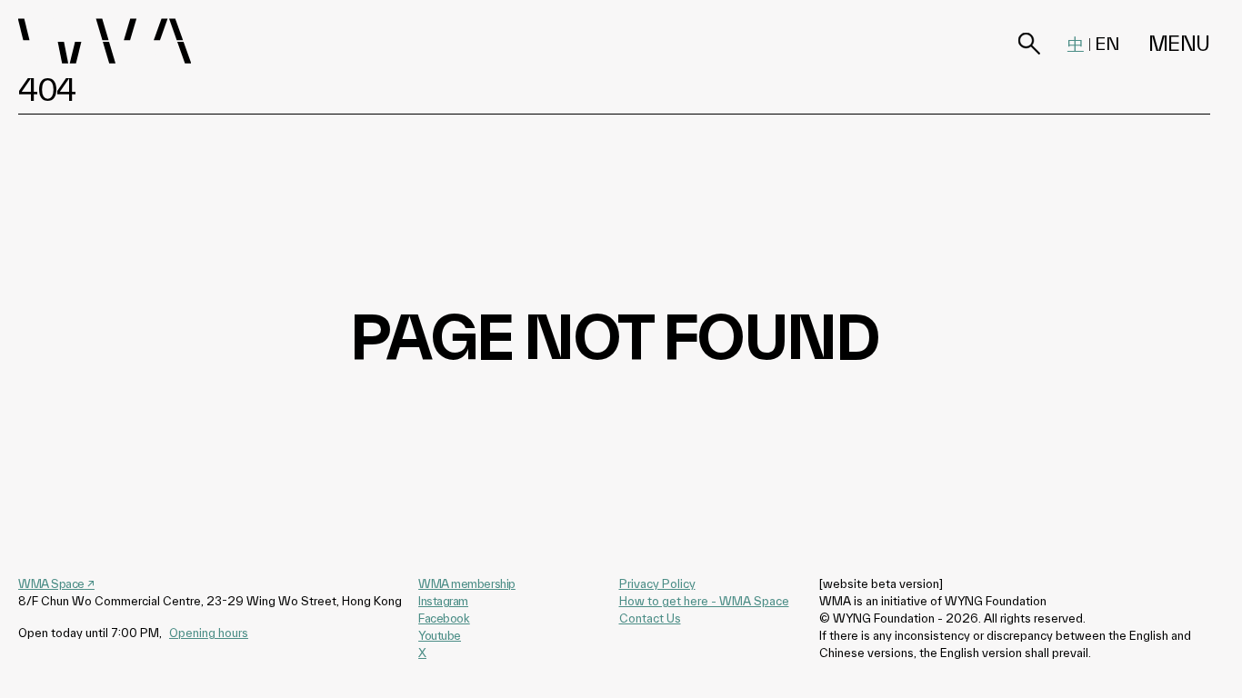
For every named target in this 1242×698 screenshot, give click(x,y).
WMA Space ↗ (56, 583)
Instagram (443, 600)
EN (1107, 43)
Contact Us (650, 618)
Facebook (443, 618)
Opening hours (208, 632)
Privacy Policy (657, 583)
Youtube (439, 635)
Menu (1179, 43)
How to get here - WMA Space (704, 600)
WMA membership (466, 583)
